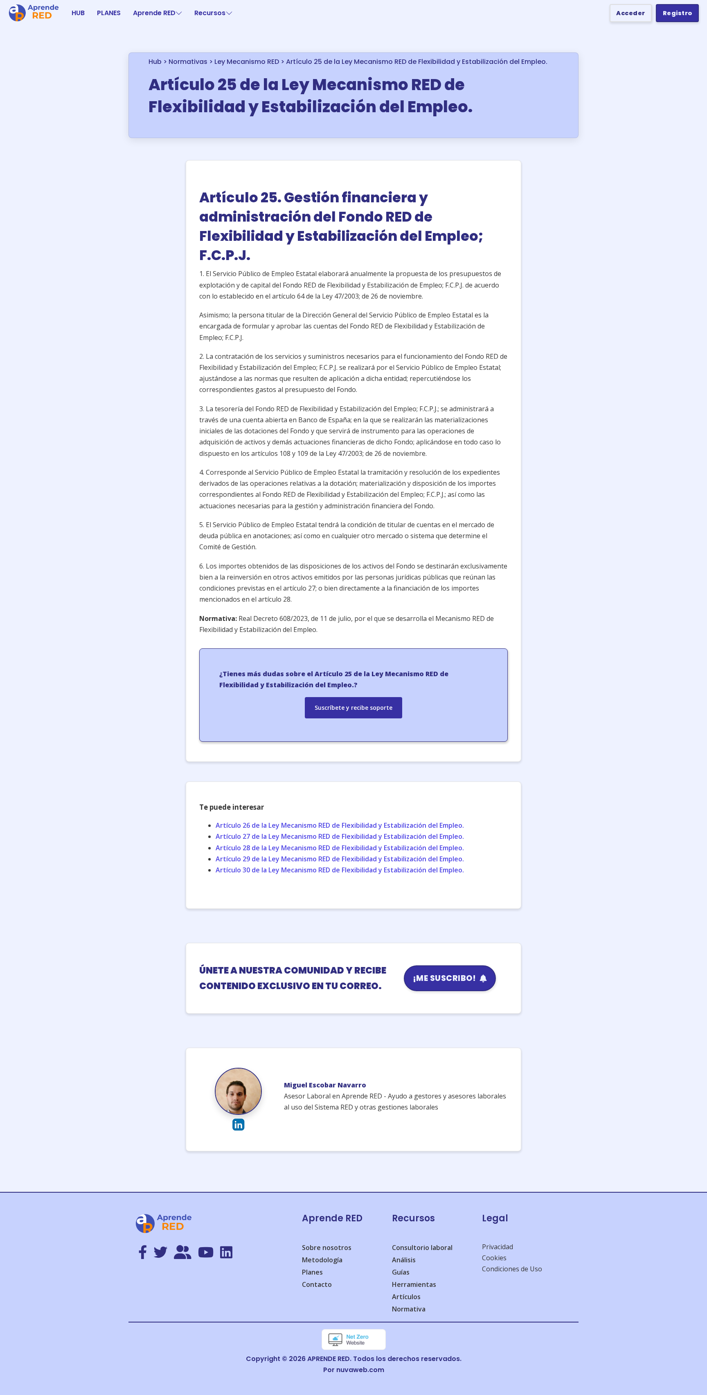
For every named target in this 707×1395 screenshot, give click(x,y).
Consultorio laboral (422, 1247)
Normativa (409, 1308)
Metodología (322, 1259)
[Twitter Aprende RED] (160, 1253)
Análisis (404, 1259)
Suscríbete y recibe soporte (353, 707)
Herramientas (414, 1284)
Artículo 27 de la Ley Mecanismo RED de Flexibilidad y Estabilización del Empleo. (340, 836)
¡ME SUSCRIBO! (444, 978)
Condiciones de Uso (512, 1268)
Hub (155, 61)
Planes (312, 1272)
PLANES (109, 13)
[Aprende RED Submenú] (179, 13)
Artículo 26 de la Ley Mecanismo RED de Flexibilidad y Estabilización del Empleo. (340, 825)
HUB (78, 13)
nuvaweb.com (360, 1370)
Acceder (630, 13)
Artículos (406, 1296)
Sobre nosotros (326, 1247)
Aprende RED (154, 13)
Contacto (317, 1284)
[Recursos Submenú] (229, 13)
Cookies (494, 1257)
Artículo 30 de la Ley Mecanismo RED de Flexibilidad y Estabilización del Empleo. (340, 869)
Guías (401, 1272)
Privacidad (497, 1246)
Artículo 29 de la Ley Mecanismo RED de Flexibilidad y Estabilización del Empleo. (340, 858)
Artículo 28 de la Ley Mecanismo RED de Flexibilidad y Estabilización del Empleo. (340, 847)
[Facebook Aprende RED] (142, 1253)
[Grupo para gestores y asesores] (183, 1253)
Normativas (188, 61)
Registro (677, 13)
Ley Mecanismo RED (246, 61)
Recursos (209, 13)
